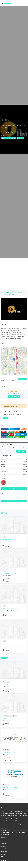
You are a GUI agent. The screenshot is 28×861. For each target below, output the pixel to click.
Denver (4, 720)
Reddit (17, 431)
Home (5, 292)
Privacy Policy (4, 851)
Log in (5, 418)
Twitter (11, 428)
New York (11, 541)
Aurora (6, 294)
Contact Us (4, 846)
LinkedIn (18, 428)
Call (13, 132)
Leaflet (14, 374)
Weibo (12, 434)
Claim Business (21, 451)
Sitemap (3, 854)
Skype (17, 434)
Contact (14, 488)
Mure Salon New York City (10, 608)
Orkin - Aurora (6, 684)
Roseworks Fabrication (9, 752)
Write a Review (6, 138)
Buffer (23, 431)
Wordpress (5, 434)
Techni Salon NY (7, 644)
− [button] (3, 351)
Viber (4, 437)
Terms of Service (5, 848)
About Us (3, 843)
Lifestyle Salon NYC (8, 539)
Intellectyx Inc (6, 718)
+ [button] (3, 348)
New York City (6, 541)
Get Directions (22, 378)
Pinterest (5, 431)
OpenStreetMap (19, 374)
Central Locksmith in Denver (10, 787)
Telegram (24, 434)
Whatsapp (10, 437)
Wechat (17, 437)
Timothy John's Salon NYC (10, 573)
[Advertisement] (14, 275)
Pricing (3, 840)
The (6, 3)
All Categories (12, 292)
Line (23, 437)
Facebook (4, 428)
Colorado (20, 292)
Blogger (24, 428)
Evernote (11, 431)
